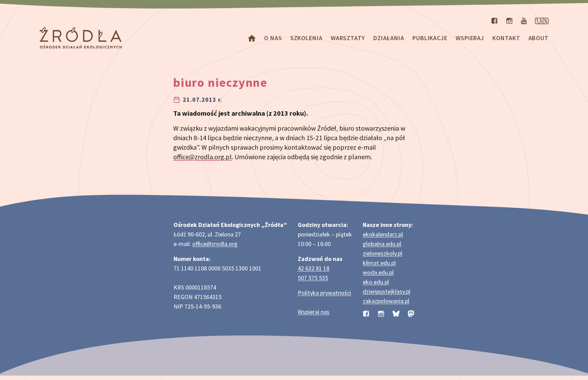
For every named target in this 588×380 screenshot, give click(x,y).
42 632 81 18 (313, 268)
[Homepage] (252, 38)
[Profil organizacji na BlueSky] (396, 313)
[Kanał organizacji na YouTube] (524, 20)
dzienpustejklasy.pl (386, 291)
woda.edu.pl (378, 272)
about (538, 38)
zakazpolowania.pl (386, 301)
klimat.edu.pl (379, 263)
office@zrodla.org (215, 244)
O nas (273, 38)
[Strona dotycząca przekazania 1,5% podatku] (542, 20)
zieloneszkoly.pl (382, 253)
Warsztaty (348, 38)
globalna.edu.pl (382, 244)
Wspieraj (470, 38)
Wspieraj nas (313, 312)
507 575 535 (313, 278)
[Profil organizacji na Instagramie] (509, 20)
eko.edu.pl (376, 282)
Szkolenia (306, 38)
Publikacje (429, 38)
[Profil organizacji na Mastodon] (411, 313)
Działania (388, 38)
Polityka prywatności (324, 293)
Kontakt (506, 38)
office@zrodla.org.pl (202, 156)
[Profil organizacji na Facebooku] (494, 20)
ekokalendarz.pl (383, 234)
